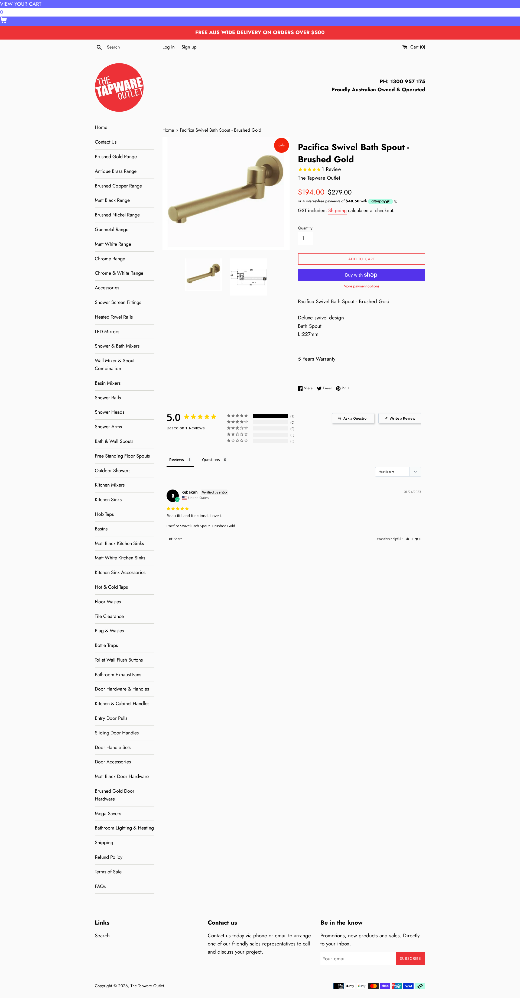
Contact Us (105, 141)
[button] (409, 539)
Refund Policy (108, 857)
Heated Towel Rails (114, 316)
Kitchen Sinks (108, 499)
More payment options (361, 286)
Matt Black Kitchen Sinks (119, 543)
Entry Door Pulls (111, 718)
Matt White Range (113, 244)
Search (102, 935)
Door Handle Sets (113, 747)
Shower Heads (109, 412)
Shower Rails (108, 397)
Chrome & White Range (119, 273)
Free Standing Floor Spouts (122, 455)
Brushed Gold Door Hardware (114, 795)
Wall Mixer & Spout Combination (114, 364)
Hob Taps (104, 514)
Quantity (305, 228)
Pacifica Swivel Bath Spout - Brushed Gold (201, 525)
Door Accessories (113, 761)
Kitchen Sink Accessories (120, 572)
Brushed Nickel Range (117, 214)
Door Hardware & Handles (122, 688)
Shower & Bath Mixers (117, 345)
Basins (101, 528)
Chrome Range (110, 258)
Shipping (104, 842)
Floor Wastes (108, 601)
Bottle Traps (106, 645)
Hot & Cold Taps (111, 587)
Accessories (107, 287)
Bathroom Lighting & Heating (124, 827)
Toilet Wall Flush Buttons (119, 659)
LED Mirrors (107, 331)
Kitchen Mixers (110, 484)
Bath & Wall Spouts (114, 441)
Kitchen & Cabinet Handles (122, 703)
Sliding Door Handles (117, 732)
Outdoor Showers (112, 470)
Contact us (219, 935)
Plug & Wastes (109, 630)
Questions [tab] (211, 459)
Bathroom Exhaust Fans (118, 674)
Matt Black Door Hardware (122, 776)
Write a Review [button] (402, 418)
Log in (168, 47)
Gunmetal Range (111, 229)
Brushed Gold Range (116, 156)
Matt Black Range (112, 200)
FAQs (100, 886)
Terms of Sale (108, 871)
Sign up (189, 47)
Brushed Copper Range (118, 185)
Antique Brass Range (115, 171)
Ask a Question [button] (356, 418)
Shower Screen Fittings (118, 302)
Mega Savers (108, 813)
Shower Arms (108, 426)
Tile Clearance (109, 616)
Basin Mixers (108, 383)
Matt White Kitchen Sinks (120, 557)
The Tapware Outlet (147, 986)
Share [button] (178, 539)
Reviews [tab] (176, 459)
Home (101, 127)
